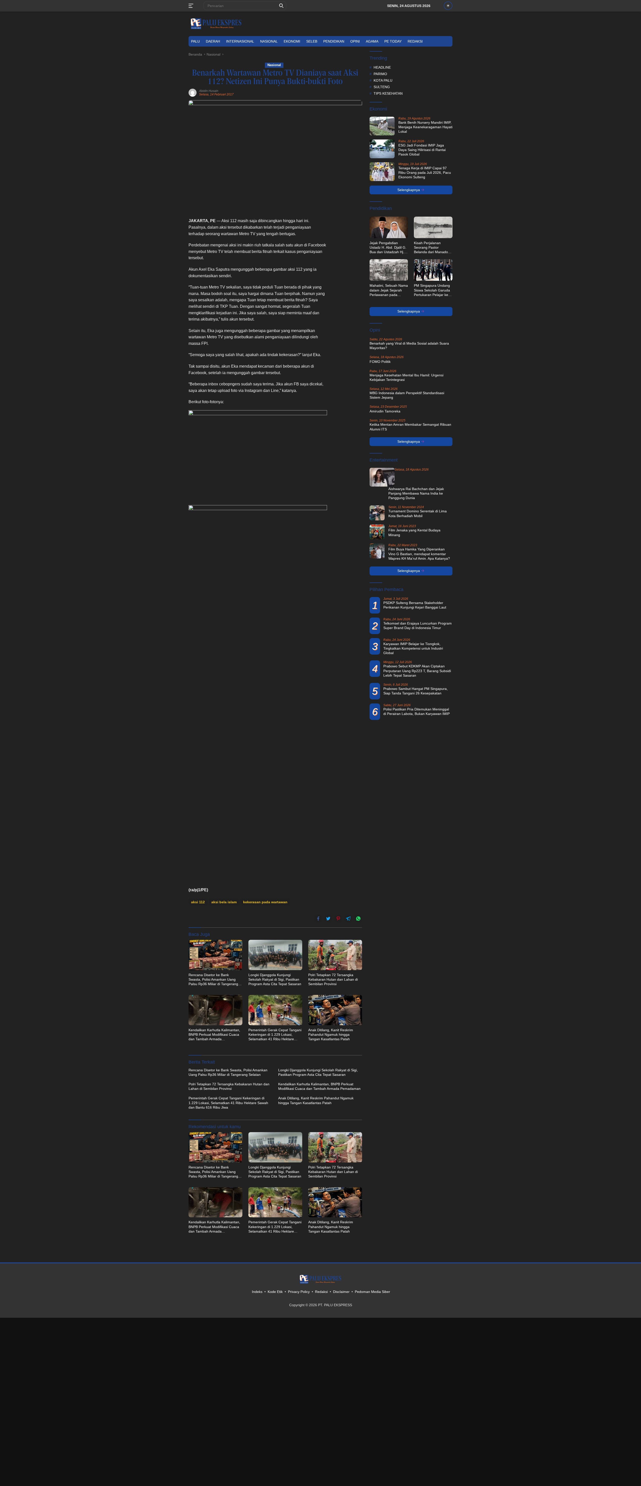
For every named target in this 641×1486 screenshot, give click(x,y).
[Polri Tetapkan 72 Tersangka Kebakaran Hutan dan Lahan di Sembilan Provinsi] (335, 955)
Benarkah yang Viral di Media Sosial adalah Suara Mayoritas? (409, 345)
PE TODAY (393, 41)
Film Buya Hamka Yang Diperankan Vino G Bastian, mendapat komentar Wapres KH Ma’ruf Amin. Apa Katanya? (419, 553)
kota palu (383, 80)
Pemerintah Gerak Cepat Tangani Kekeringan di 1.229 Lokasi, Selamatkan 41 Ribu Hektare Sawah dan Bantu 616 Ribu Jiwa (274, 1035)
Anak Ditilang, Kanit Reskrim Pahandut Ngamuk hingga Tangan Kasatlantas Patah (330, 1034)
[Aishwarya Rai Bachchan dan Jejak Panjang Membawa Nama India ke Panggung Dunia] (382, 477)
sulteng (382, 87)
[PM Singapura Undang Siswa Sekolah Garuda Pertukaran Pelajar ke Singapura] (433, 270)
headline (382, 67)
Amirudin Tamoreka (385, 411)
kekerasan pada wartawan (265, 902)
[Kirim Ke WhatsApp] (358, 918)
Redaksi (415, 41)
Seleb (311, 41)
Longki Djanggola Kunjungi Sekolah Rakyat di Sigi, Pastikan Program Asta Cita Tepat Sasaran (274, 979)
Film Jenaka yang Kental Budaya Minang (414, 532)
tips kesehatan (388, 93)
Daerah (213, 41)
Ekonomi (292, 41)
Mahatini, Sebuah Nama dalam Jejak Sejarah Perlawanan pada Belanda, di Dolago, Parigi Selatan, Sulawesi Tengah (389, 290)
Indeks (257, 1292)
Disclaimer (341, 1292)
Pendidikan (333, 41)
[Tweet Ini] (328, 918)
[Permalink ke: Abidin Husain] (193, 92)
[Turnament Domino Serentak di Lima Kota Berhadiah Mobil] (377, 512)
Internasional (240, 41)
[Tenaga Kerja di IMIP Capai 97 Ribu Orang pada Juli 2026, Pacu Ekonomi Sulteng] (382, 171)
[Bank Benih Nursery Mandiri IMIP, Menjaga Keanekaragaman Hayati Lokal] (382, 126)
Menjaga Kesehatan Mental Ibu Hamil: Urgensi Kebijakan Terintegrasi (406, 377)
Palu (195, 41)
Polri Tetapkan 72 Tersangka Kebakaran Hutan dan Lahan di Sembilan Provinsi (333, 979)
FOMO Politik (380, 362)
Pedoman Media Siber (372, 1292)
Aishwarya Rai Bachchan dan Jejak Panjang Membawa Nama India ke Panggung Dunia (416, 493)
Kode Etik (275, 1292)
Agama (372, 41)
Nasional (269, 41)
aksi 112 (198, 902)
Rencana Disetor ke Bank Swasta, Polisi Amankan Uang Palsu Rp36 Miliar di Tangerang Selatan (213, 979)
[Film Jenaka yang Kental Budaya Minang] (377, 531)
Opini (355, 41)
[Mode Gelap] (448, 6)
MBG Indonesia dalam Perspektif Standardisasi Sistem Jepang (407, 395)
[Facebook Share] (318, 918)
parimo (380, 74)
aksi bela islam (224, 902)
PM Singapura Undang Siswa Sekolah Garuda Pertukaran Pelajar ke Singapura (432, 290)
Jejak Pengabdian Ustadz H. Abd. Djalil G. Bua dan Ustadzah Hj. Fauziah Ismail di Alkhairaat (388, 247)
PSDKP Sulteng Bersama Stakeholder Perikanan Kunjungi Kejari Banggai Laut (414, 605)
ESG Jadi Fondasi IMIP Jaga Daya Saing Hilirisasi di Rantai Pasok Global (422, 149)
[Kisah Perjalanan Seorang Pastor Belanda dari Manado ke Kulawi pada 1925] (433, 227)
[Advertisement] (347, 293)
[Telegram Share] (348, 918)
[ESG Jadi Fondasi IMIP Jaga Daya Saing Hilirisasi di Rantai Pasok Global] (382, 148)
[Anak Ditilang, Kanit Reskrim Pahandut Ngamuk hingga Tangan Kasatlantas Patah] (335, 1010)
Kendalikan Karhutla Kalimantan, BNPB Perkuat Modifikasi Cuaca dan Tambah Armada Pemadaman (214, 1035)
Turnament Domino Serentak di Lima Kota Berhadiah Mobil (417, 513)
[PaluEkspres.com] (216, 24)
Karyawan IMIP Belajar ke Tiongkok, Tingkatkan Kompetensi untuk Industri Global (413, 648)
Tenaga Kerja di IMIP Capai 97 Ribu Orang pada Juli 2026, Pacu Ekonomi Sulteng (424, 172)
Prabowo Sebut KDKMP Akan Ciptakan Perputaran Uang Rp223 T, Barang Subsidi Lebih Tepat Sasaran (417, 670)
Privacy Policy (299, 1292)
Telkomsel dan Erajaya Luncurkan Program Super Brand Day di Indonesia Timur (417, 625)
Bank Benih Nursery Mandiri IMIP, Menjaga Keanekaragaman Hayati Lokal (425, 126)
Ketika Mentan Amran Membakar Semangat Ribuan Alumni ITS (410, 426)
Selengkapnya (409, 190)
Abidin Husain (208, 91)
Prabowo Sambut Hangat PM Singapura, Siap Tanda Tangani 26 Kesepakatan (415, 691)
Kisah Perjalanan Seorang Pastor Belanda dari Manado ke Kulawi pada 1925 (431, 247)
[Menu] (192, 6)
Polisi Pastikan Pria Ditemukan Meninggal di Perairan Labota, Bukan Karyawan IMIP (416, 711)
